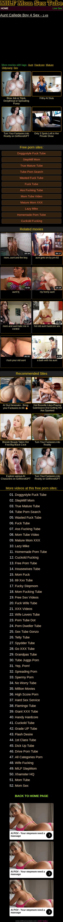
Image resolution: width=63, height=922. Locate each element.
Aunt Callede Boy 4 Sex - (24, 15)
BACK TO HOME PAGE (31, 796)
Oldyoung (7, 68)
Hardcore (39, 65)
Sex (16, 68)
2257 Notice (43, 921)
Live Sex (57, 8)
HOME (4, 8)
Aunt (30, 65)
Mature (49, 65)
